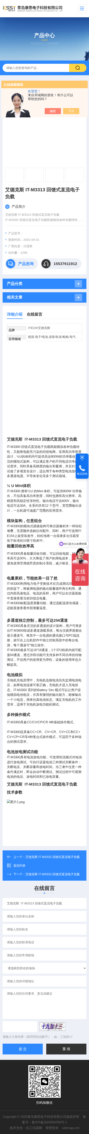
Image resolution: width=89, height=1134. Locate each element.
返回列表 (19, 865)
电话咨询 (82, 473)
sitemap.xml (70, 1128)
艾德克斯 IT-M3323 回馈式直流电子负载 (52, 874)
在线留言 (34, 314)
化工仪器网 (34, 1128)
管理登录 (52, 1128)
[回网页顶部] (82, 458)
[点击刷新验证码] (52, 1026)
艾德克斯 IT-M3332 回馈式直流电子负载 (52, 857)
